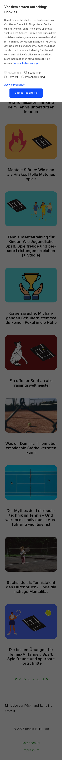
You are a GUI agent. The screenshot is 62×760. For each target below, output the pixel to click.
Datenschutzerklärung (25, 63)
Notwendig (14, 72)
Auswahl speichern (14, 84)
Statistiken (34, 72)
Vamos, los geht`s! (26, 93)
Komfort (13, 77)
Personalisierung (35, 77)
